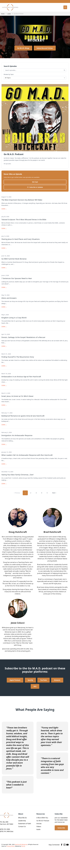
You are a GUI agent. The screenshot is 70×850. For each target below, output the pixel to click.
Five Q (23, 846)
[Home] (10, 7)
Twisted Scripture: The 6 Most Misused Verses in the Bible (23, 219)
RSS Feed (35, 182)
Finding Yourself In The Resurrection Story (17, 357)
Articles (39, 824)
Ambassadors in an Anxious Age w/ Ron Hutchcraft (21, 376)
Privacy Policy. (10, 846)
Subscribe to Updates (36, 187)
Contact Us (22, 826)
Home (2, 13)
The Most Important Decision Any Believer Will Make (21, 200)
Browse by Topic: (9, 74)
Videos (38, 826)
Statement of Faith (24, 824)
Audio (38, 829)
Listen (9, 13)
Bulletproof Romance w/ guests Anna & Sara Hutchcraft (22, 416)
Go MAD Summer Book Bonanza (13, 259)
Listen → (4, 209)
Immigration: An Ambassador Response (16, 435)
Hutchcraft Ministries (21, 844)
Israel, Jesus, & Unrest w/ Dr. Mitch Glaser (17, 396)
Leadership (22, 821)
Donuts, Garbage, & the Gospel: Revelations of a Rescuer (23, 337)
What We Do (22, 818)
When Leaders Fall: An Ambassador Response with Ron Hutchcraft (27, 455)
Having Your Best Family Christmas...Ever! (17, 475)
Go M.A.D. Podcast (42, 821)
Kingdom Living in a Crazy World (13, 318)
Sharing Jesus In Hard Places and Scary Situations (20, 239)
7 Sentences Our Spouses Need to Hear (16, 278)
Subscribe (61, 828)
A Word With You (42, 818)
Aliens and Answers (9, 298)
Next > (54, 493)
